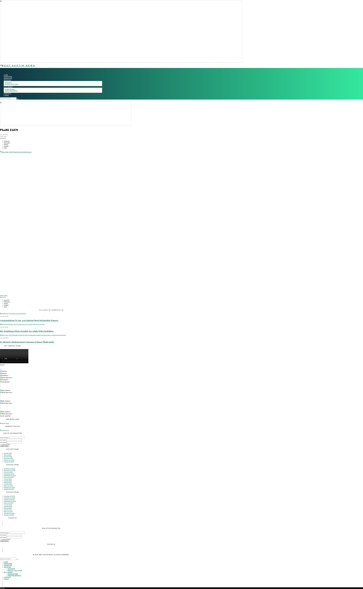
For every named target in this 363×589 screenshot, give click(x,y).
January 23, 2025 (9, 489)
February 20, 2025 (9, 487)
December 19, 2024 (9, 496)
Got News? (8, 87)
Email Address (4, 438)
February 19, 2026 (9, 460)
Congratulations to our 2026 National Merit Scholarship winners (29, 320)
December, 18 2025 (9, 468)
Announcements (11, 91)
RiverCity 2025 (8, 472)
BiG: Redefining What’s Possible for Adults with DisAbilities (27, 331)
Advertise (8, 78)
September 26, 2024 (10, 501)
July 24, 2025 (8, 479)
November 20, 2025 (9, 470)
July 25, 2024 (8, 504)
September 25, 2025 (10, 475)
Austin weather (5, 416)
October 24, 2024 (9, 499)
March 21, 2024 (8, 511)
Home (6, 75)
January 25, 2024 (9, 515)
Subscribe (8, 76)
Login (6, 95)
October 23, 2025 (9, 474)
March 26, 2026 (8, 458)
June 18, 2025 (8, 480)
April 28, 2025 (8, 484)
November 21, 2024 (9, 498)
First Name (3, 440)
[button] (17, 559)
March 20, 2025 (8, 485)
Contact (7, 93)
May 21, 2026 (7, 455)
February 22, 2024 (9, 513)
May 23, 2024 (8, 508)
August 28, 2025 (8, 477)
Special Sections (11, 84)
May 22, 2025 (8, 482)
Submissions (10, 89)
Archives (7, 80)
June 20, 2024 (8, 506)
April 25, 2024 (8, 510)
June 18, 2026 (8, 453)
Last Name (3, 442)
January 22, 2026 (9, 461)
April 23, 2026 (8, 456)
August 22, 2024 (8, 503)
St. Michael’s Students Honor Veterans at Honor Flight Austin (27, 342)
